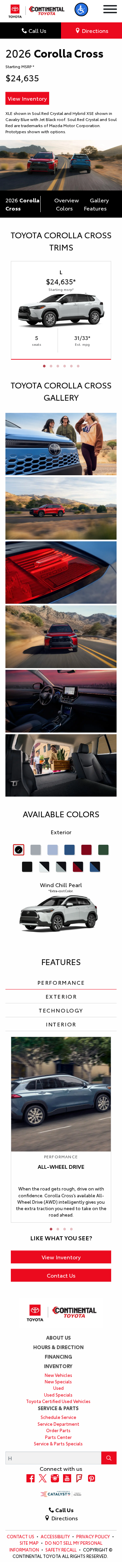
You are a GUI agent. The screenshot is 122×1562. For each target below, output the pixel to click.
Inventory (58, 1366)
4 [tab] (64, 366)
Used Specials (58, 1394)
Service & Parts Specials (58, 1443)
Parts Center (58, 1437)
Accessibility (56, 1536)
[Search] (109, 1457)
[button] (81, 9)
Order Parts (58, 1430)
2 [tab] (51, 366)
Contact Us (61, 1275)
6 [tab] (78, 366)
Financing (58, 1356)
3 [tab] (57, 366)
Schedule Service (58, 1417)
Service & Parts (58, 1408)
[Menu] (110, 10)
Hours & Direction (58, 1347)
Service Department (58, 1424)
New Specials (58, 1381)
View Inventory (27, 98)
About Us (58, 1337)
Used (58, 1388)
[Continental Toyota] (35, 11)
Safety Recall (61, 1549)
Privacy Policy (93, 1536)
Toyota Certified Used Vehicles (58, 1401)
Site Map (30, 1543)
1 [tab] (44, 366)
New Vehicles (58, 1375)
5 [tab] (71, 366)
